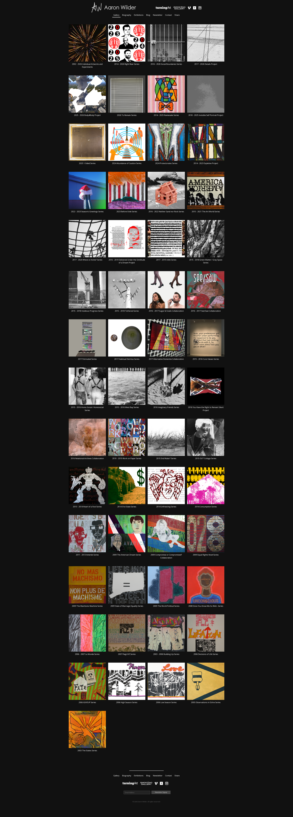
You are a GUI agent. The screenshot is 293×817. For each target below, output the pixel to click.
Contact (168, 15)
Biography (126, 15)
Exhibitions (138, 15)
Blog (148, 15)
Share (177, 15)
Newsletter (157, 15)
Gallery (116, 15)
